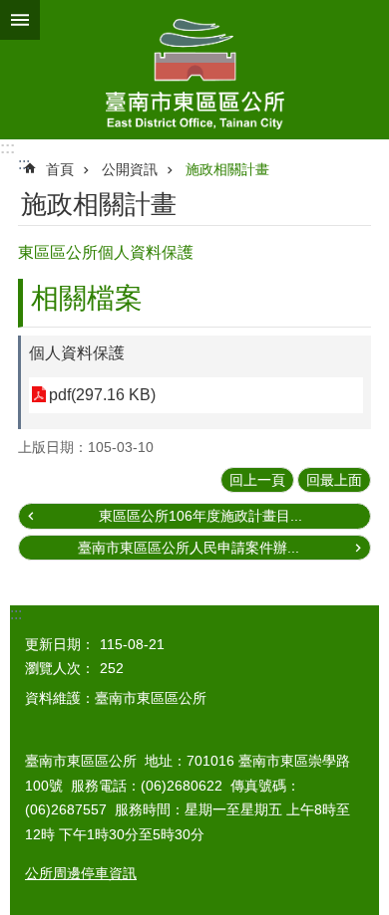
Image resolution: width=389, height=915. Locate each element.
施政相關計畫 (227, 169)
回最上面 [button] (334, 480)
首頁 (60, 169)
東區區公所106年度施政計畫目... (200, 516)
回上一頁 (257, 480)
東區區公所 (194, 69)
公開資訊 (130, 169)
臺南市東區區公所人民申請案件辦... (188, 548)
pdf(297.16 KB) (102, 394)
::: (7, 147)
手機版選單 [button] (20, 20)
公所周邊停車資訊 (81, 873)
